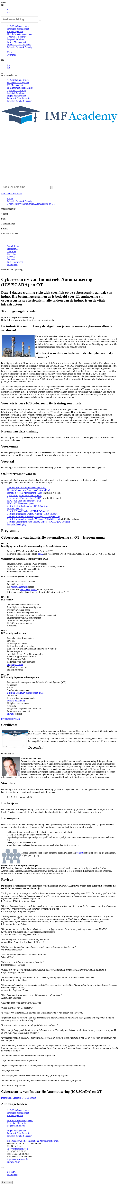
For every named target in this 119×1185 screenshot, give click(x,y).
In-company (12, 264)
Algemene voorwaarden (18, 1159)
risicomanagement (19, 587)
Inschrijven (6, 1182)
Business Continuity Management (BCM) (26, 693)
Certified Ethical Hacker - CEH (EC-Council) (28, 511)
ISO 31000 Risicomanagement (21, 503)
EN (8, 12)
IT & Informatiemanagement (20, 34)
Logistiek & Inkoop (16, 39)
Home (10, 52)
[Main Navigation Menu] (2, 73)
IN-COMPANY (29, 1098)
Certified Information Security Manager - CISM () (33, 516)
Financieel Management (18, 29)
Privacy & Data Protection (19, 44)
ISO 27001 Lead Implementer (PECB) (24, 500)
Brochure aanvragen (10, 719)
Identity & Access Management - (24, 493)
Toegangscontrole (15, 664)
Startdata (11, 259)
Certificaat (11, 251)
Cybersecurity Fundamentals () (24, 495)
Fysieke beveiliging (16, 700)
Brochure (17, 1098)
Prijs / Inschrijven (15, 262)
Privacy (10, 714)
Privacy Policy (13, 1162)
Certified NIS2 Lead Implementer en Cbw (26, 487)
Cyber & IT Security (16, 36)
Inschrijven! (6, 1098)
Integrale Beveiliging (16, 524)
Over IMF (11, 55)
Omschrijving (13, 246)
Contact (18, 193)
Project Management (16, 42)
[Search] (40, 20)
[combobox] (19, 19)
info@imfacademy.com (17, 1148)
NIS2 (40, 554)
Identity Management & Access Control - (28, 490)
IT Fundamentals (14, 508)
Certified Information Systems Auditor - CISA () (32, 514)
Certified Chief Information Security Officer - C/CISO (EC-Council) (38, 521)
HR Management (15, 31)
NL (8, 10)
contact (79, 852)
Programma (12, 249)
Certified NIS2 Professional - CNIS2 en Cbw (27, 506)
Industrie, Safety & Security (19, 47)
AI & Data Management (18, 26)
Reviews (11, 256)
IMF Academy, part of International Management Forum (32, 1141)
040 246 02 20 (8, 193)
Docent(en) (12, 254)
